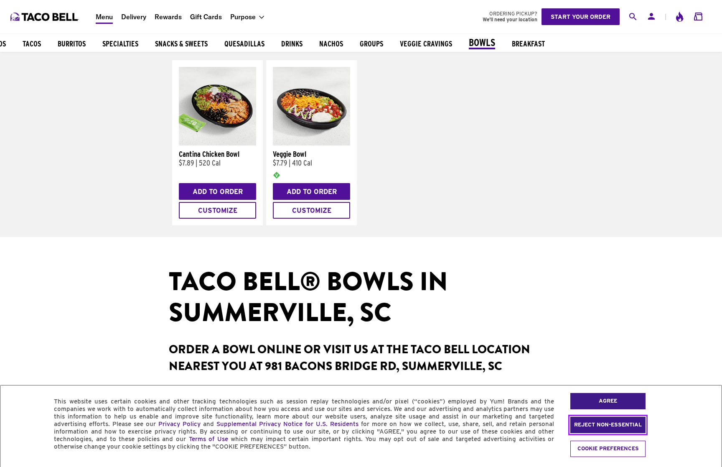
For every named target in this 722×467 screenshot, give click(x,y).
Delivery (133, 17)
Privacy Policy (179, 424)
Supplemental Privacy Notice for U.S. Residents (287, 424)
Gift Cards (206, 17)
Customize (217, 210)
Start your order (580, 16)
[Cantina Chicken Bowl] (217, 143)
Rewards (168, 17)
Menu (104, 17)
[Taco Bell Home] (45, 17)
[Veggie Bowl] (311, 143)
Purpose (243, 17)
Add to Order (218, 192)
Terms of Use (208, 439)
